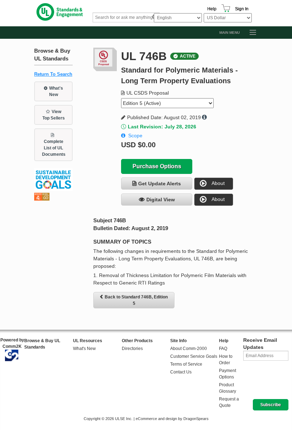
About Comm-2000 (188, 348)
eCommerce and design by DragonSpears (172, 418)
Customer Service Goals (193, 356)
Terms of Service (186, 364)
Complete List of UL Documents (54, 148)
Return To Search (53, 74)
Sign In (242, 8)
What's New (56, 91)
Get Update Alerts (159, 183)
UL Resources (87, 340)
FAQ (223, 348)
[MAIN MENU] (250, 33)
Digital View (160, 199)
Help (212, 8)
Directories (132, 348)
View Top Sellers (53, 115)
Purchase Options (156, 166)
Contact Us (181, 372)
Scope (135, 135)
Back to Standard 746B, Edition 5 (136, 300)
